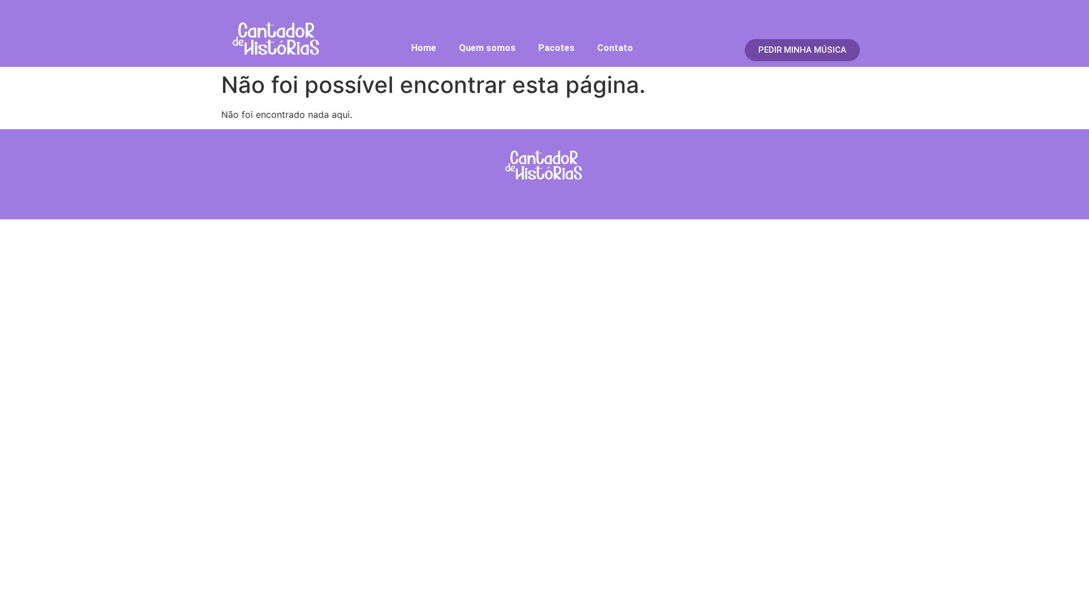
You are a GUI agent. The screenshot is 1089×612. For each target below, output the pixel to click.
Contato (615, 47)
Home (423, 47)
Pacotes (556, 47)
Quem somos (487, 47)
